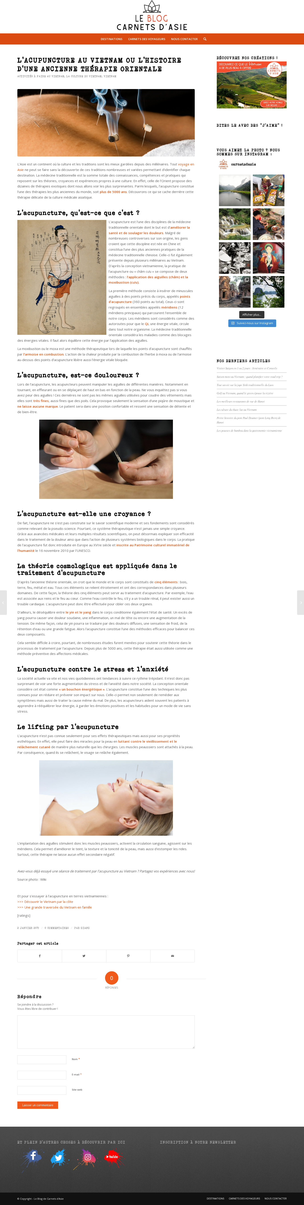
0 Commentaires (57, 927)
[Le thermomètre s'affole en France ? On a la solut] (235, 224)
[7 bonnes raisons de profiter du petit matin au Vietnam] (300, 602)
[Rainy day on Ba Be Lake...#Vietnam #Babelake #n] (235, 190)
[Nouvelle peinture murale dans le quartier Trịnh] (268, 258)
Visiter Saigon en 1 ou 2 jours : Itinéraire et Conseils (247, 368)
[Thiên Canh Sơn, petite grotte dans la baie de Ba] (268, 292)
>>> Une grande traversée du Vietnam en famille (54, 907)
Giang (85, 927)
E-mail (77, 1074)
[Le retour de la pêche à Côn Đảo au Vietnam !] (268, 190)
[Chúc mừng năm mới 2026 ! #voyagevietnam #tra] (268, 224)
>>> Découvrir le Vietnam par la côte (45, 901)
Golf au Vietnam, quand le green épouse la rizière (245, 393)
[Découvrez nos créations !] (252, 107)
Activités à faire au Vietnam (40, 76)
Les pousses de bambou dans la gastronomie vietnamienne (249, 430)
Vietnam (110, 76)
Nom (76, 1059)
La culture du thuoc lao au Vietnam (237, 409)
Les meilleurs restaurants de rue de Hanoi (241, 401)
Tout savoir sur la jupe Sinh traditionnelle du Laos (245, 385)
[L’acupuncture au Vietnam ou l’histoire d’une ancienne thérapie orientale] (106, 122)
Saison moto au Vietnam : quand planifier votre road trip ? (249, 376)
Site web (77, 1089)
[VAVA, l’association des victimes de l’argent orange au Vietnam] (3, 602)
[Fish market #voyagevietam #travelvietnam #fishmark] (235, 258)
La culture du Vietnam (84, 76)
